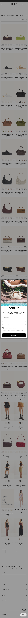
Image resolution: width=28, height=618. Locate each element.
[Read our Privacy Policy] (25, 330)
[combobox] (5, 323)
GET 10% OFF (14, 335)
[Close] (25, 281)
